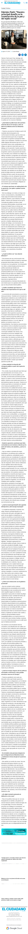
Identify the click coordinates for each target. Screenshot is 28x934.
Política (8, 8)
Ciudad (3, 8)
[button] (2, 3)
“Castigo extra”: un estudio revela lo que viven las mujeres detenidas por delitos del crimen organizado (13, 859)
